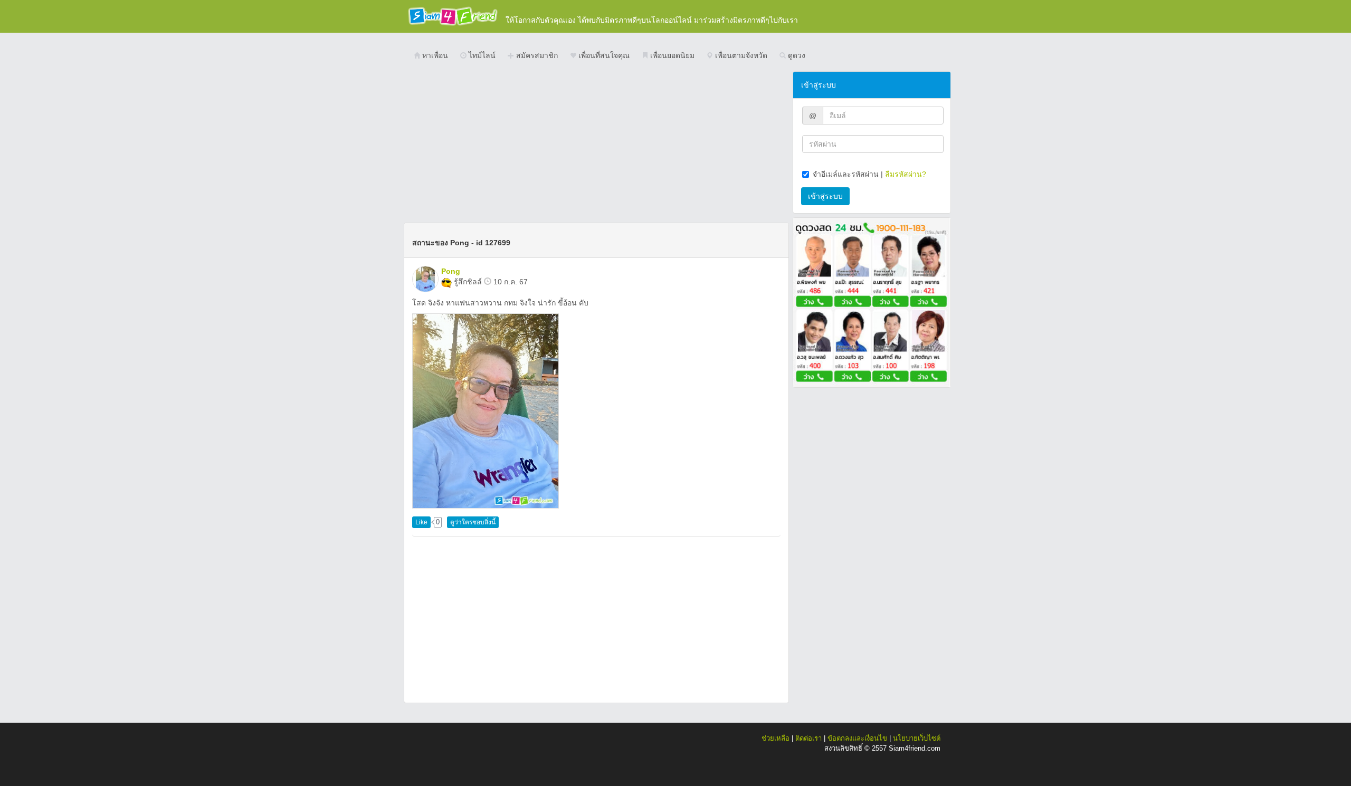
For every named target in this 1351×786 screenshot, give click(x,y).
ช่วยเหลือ (775, 738)
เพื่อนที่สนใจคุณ (603, 55)
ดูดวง (795, 55)
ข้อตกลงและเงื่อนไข (857, 738)
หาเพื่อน (434, 55)
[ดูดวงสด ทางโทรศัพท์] (871, 302)
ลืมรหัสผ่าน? (905, 174)
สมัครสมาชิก (536, 55)
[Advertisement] (596, 145)
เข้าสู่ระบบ (825, 196)
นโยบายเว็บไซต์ (916, 738)
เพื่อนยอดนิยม (671, 55)
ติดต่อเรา (808, 738)
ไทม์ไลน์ (481, 55)
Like (421, 522)
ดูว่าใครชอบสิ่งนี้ (473, 522)
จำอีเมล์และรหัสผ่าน (846, 174)
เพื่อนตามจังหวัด (740, 55)
